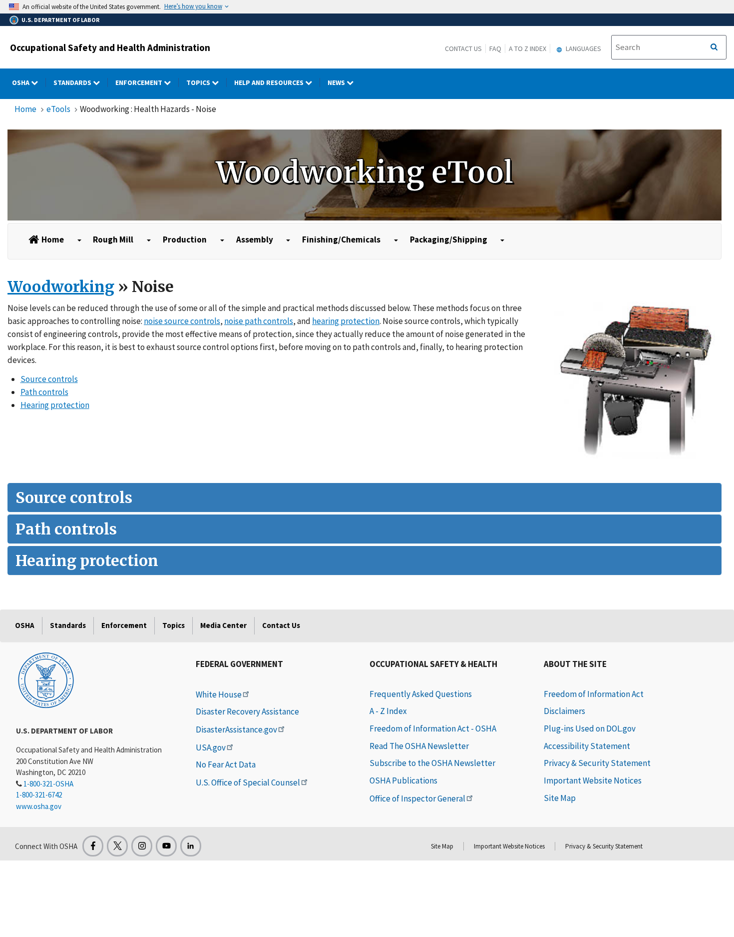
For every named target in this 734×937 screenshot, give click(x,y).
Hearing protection (54, 405)
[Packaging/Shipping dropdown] (503, 241)
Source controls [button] (73, 497)
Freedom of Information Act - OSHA (432, 728)
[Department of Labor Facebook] (92, 846)
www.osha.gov (38, 806)
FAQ (495, 48)
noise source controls (182, 321)
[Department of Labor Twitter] (117, 846)
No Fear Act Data (226, 764)
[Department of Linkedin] (190, 846)
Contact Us (463, 48)
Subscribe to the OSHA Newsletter (432, 763)
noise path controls (258, 321)
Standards (73, 82)
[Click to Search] (714, 48)
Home (25, 109)
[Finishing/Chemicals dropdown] (396, 241)
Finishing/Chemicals (341, 239)
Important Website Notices (593, 780)
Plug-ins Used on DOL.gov (590, 728)
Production (185, 239)
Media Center (223, 625)
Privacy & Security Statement (597, 763)
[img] (364, 175)
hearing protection (345, 321)
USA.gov (211, 747)
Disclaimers (564, 711)
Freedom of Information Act (594, 694)
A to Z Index (527, 48)
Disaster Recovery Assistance (247, 711)
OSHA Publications (403, 780)
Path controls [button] (66, 529)
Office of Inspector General (417, 798)
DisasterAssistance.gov (236, 729)
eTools (58, 109)
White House (219, 694)
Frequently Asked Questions (420, 694)
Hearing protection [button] (86, 560)
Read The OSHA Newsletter (419, 746)
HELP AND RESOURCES (269, 82)
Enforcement (139, 82)
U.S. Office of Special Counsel (248, 782)
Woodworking (60, 286)
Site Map (560, 798)
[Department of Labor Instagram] (141, 846)
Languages (582, 48)
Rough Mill (113, 239)
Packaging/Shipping (448, 239)
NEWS (337, 82)
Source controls (49, 379)
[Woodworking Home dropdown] (79, 241)
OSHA (21, 82)
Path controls (44, 392)
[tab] (364, 498)
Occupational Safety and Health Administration (110, 48)
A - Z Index (388, 711)
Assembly (254, 239)
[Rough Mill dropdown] (149, 241)
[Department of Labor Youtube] (166, 846)
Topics (199, 82)
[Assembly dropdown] (288, 241)
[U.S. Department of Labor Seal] (46, 680)
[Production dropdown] (222, 241)
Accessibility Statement (587, 746)
